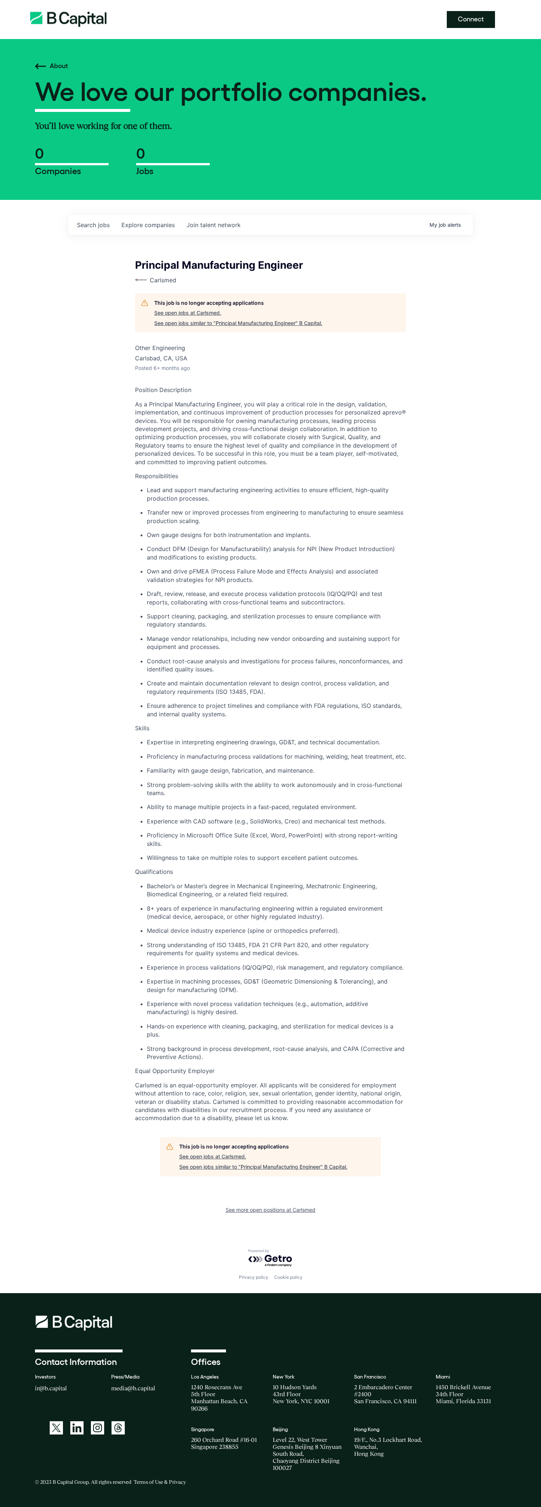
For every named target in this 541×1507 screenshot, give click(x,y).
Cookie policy (288, 1277)
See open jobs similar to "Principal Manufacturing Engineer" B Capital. (238, 323)
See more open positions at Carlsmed (270, 1210)
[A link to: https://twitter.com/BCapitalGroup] (56, 1427)
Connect (471, 19)
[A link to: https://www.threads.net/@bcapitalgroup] (118, 1427)
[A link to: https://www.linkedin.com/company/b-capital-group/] (77, 1427)
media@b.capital (133, 1388)
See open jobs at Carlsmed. (187, 313)
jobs (93, 225)
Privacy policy (253, 1277)
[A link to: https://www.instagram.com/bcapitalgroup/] (97, 1427)
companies (148, 225)
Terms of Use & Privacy (160, 1482)
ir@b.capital (51, 1388)
